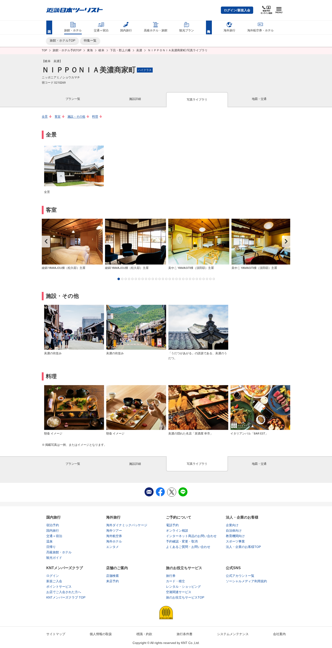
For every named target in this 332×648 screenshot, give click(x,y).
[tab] (73, 99)
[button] (237, 10)
